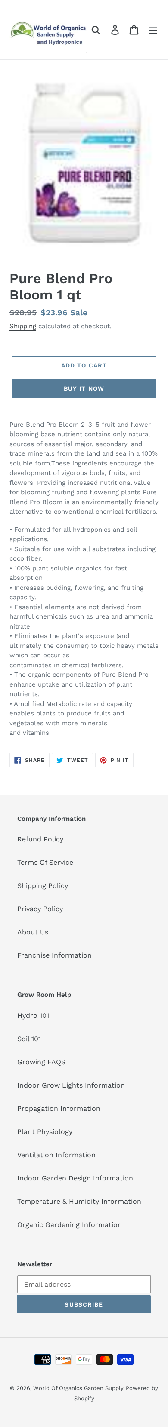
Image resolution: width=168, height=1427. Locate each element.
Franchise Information (54, 955)
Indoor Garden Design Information (75, 1178)
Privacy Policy (40, 909)
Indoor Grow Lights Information (71, 1085)
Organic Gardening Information (69, 1225)
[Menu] (152, 30)
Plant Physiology (44, 1132)
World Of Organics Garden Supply (78, 1388)
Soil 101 (29, 1039)
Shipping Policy (42, 885)
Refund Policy (40, 839)
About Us (32, 932)
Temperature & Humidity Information (79, 1201)
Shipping (22, 326)
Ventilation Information (56, 1155)
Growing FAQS (41, 1062)
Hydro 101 (33, 1015)
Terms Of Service (45, 862)
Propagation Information (58, 1108)
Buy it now (84, 388)
